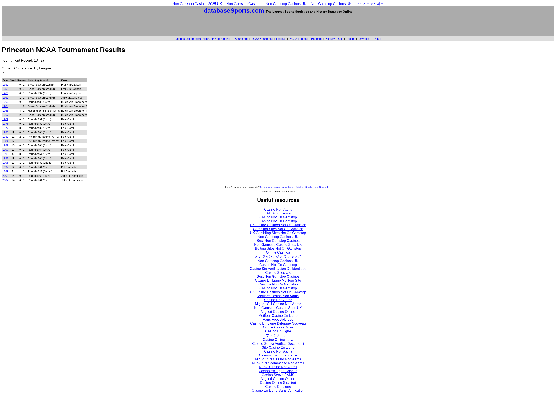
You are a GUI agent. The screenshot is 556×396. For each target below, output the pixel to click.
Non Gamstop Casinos (243, 4)
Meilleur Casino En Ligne (278, 315)
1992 (5, 158)
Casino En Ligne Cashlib (278, 371)
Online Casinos (278, 252)
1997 (5, 167)
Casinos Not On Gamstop (278, 284)
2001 (5, 175)
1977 (5, 128)
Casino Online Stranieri (278, 382)
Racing (351, 38)
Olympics (365, 38)
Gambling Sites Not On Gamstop (278, 229)
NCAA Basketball (262, 38)
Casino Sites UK (278, 272)
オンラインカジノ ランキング (278, 256)
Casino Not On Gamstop (278, 217)
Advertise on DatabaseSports (297, 187)
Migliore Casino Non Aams (278, 296)
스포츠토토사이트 (370, 4)
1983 (5, 136)
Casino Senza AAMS (278, 375)
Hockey (330, 38)
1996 (5, 162)
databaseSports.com (234, 10)
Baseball (316, 38)
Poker (377, 38)
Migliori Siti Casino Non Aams (278, 304)
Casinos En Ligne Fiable (278, 355)
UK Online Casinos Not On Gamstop (278, 225)
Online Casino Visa (278, 327)
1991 (5, 154)
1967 (5, 115)
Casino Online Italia (278, 340)
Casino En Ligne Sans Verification (278, 390)
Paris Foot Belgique (278, 319)
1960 (5, 93)
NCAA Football (299, 38)
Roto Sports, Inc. (322, 187)
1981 (5, 132)
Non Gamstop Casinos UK (286, 4)
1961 (5, 97)
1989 (5, 145)
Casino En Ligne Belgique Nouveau (278, 323)
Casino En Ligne (278, 331)
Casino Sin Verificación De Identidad (278, 269)
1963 (5, 102)
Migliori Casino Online (278, 312)
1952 (5, 84)
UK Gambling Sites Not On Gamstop (278, 233)
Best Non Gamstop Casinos (278, 241)
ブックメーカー (278, 335)
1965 (5, 110)
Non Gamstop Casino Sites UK (278, 244)
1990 (5, 149)
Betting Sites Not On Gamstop (278, 248)
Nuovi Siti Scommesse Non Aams (278, 363)
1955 (5, 89)
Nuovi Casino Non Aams (278, 367)
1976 (5, 123)
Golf (340, 38)
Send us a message (270, 187)
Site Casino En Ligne (278, 347)
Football (281, 38)
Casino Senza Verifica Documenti (278, 343)
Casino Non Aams (278, 209)
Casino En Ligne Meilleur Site (278, 280)
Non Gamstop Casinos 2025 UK (197, 4)
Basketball (241, 38)
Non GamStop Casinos (217, 38)
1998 (5, 171)
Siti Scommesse (278, 213)
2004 (5, 180)
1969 (5, 119)
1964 (5, 106)
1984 (5, 141)
